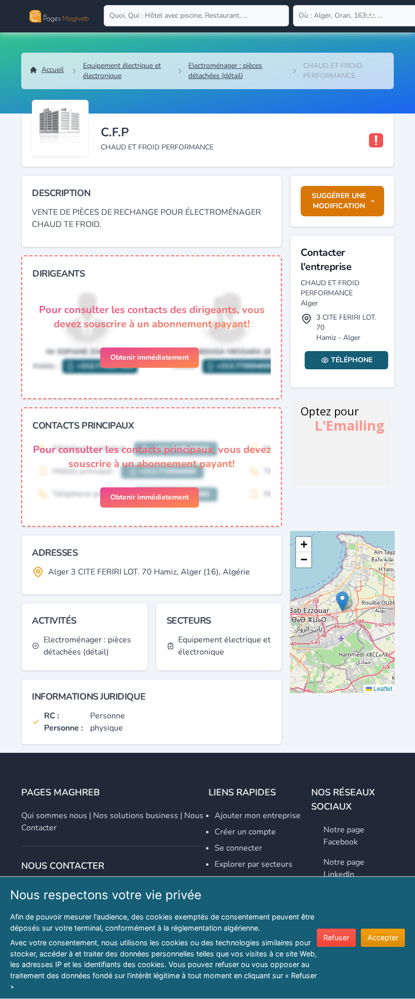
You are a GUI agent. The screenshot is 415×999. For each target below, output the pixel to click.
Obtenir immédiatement (149, 357)
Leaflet (382, 688)
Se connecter (238, 848)
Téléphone (351, 360)
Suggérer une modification (339, 201)
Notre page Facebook (343, 836)
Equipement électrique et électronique (122, 71)
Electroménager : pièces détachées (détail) (225, 71)
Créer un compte (245, 831)
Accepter (382, 937)
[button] (342, 601)
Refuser (336, 937)
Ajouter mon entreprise (258, 815)
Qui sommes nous (54, 815)
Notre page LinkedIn (343, 868)
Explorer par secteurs (254, 864)
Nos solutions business (135, 815)
